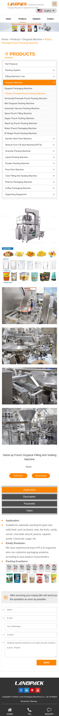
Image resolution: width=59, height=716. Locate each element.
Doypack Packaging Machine (18, 88)
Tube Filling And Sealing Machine (21, 176)
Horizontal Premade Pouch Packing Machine (26, 98)
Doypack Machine (32, 39)
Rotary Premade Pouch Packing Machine (25, 93)
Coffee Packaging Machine (18, 188)
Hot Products (11, 64)
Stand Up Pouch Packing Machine (21, 123)
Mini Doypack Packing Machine (19, 103)
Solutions (37, 19)
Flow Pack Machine (14, 169)
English (47, 11)
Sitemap (33, 701)
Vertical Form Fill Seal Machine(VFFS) (23, 145)
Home (8, 19)
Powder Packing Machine (17, 163)
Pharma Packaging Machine (18, 182)
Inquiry (49, 714)
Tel (29, 714)
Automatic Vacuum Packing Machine (22, 108)
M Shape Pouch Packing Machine (21, 133)
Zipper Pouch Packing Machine (19, 118)
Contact (50, 19)
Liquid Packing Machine (16, 157)
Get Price (18, 475)
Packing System (12, 70)
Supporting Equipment (15, 194)
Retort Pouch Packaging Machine (20, 128)
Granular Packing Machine (18, 151)
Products (22, 19)
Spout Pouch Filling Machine (18, 113)
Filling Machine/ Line (15, 76)
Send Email (40, 475)
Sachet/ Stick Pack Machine (18, 138)
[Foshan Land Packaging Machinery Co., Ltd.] (29, 684)
